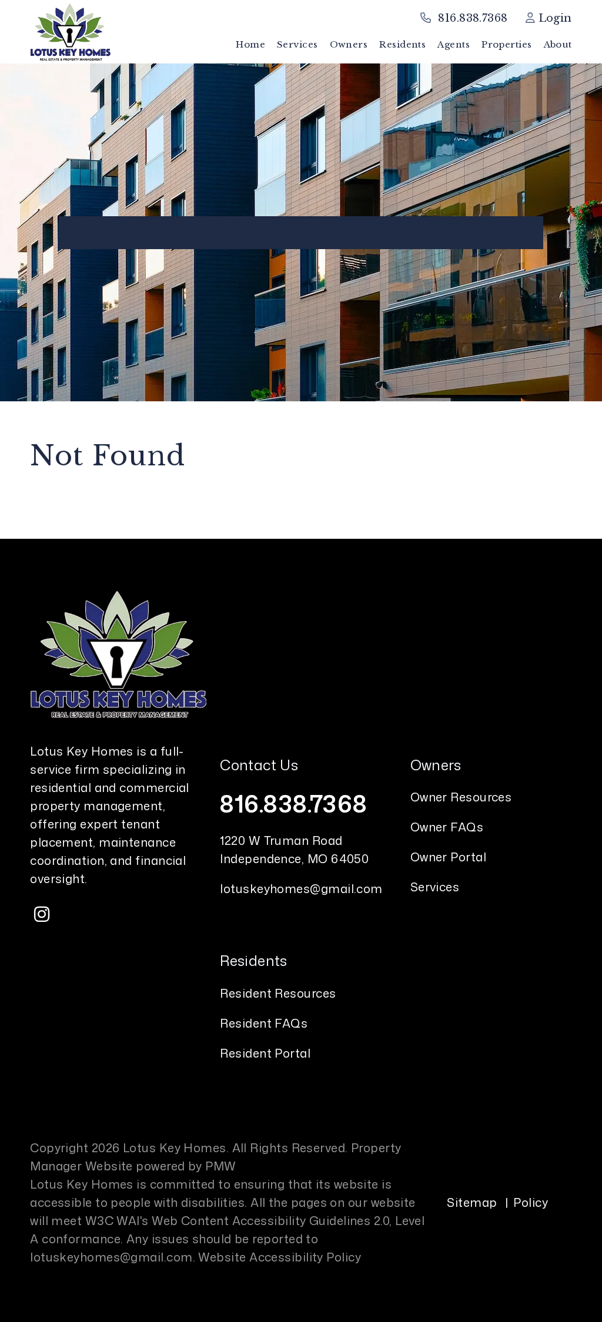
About (558, 44)
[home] (70, 31)
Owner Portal (448, 856)
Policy (530, 1202)
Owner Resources (461, 796)
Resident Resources (278, 993)
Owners (349, 44)
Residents (402, 44)
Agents (453, 44)
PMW (220, 1165)
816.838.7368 (472, 18)
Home (250, 44)
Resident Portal (265, 1053)
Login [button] (553, 18)
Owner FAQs (447, 826)
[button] (41, 914)
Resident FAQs (263, 1023)
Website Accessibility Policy (279, 1257)
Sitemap (472, 1202)
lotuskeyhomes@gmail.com (301, 888)
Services (297, 44)
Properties (506, 44)
